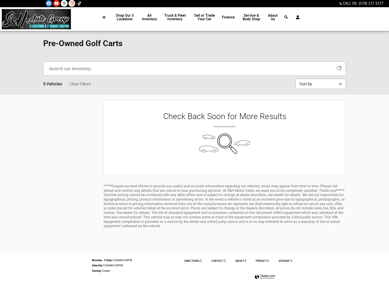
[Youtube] (56, 3)
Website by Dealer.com (265, 277)
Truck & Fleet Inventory (175, 17)
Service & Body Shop (251, 17)
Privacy (261, 261)
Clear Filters (80, 84)
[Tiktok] (79, 3)
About (239, 261)
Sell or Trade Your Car (204, 17)
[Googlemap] (64, 3)
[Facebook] (48, 3)
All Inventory (149, 17)
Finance (228, 17)
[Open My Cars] (296, 17)
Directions (191, 261)
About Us (273, 17)
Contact (217, 261)
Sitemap (284, 261)
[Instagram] (71, 3)
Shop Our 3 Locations (125, 17)
